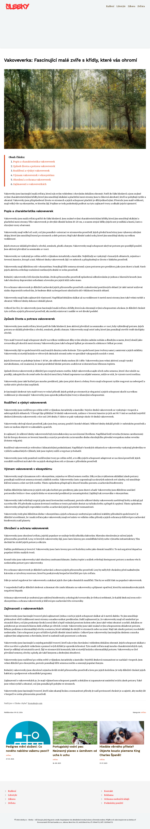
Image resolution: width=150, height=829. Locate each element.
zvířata (143, 712)
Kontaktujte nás (35, 703)
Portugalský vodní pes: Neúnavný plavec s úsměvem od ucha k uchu (75, 751)
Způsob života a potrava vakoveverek (34, 166)
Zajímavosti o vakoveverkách (30, 184)
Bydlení (110, 6)
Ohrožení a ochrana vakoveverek (32, 179)
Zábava (131, 6)
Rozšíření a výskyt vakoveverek (31, 170)
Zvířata (141, 6)
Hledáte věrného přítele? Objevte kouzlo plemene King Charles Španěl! (120, 751)
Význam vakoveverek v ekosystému (33, 175)
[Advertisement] (75, 27)
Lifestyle (121, 6)
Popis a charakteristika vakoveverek (34, 161)
